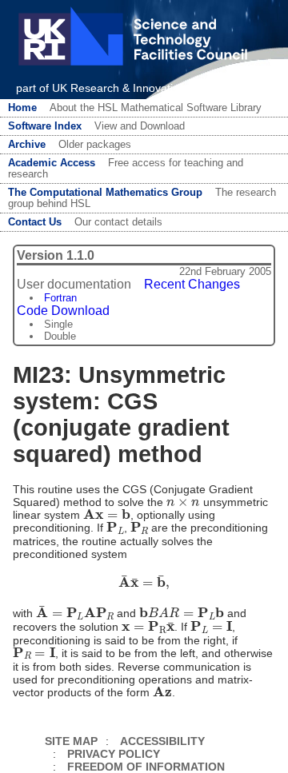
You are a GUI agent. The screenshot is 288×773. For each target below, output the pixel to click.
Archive (27, 144)
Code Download (63, 310)
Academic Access (51, 163)
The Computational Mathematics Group (105, 192)
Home (22, 108)
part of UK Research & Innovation (101, 88)
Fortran (60, 298)
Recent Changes (192, 284)
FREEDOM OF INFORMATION (146, 766)
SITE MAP (71, 741)
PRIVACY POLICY (113, 753)
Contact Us (35, 222)
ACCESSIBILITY (162, 741)
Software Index (45, 126)
